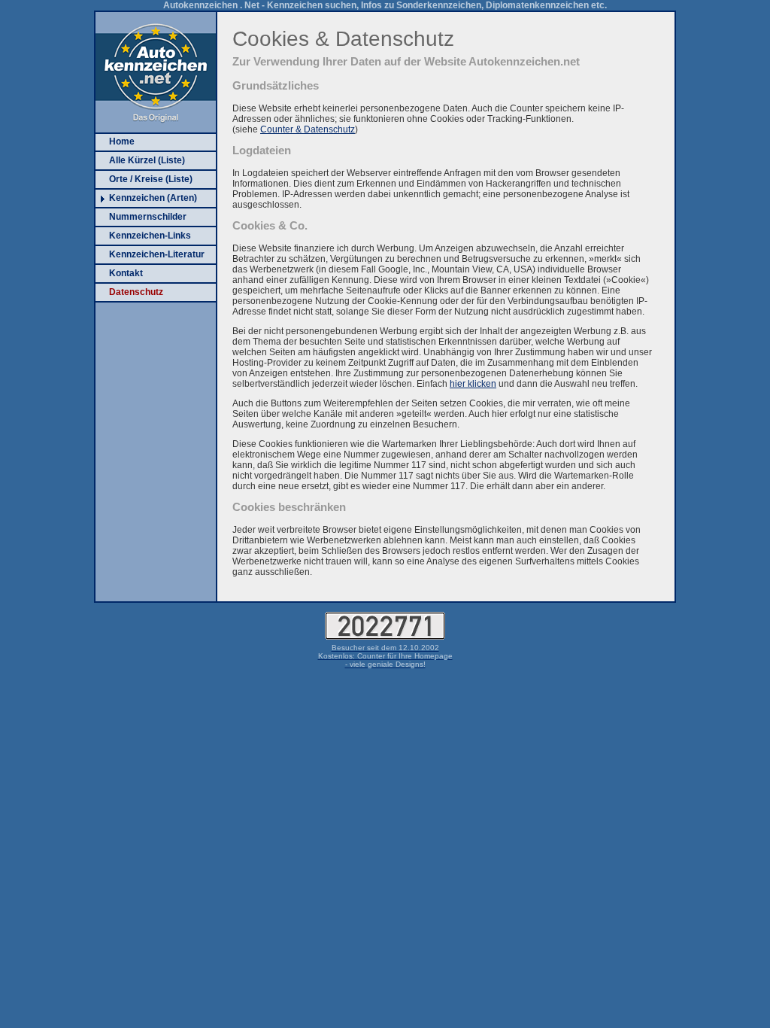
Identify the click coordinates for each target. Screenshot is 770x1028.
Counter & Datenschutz (307, 129)
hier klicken (473, 384)
